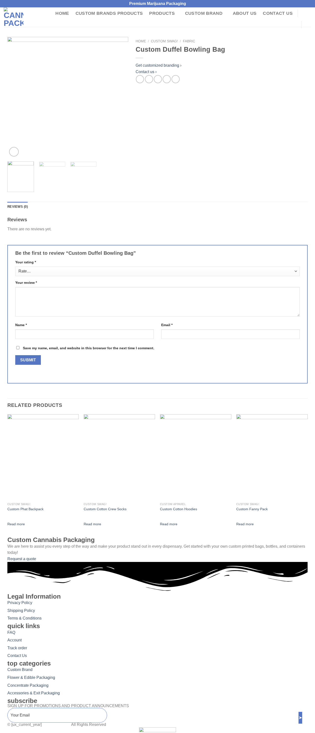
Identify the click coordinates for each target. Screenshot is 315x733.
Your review (26, 283)
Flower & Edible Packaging (31, 677)
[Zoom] (14, 152)
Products (162, 13)
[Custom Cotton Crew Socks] (119, 457)
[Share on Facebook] (140, 79)
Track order (17, 648)
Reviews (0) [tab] (17, 206)
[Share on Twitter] (149, 79)
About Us (245, 13)
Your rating (25, 262)
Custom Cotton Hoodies (178, 509)
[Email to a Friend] (158, 79)
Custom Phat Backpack (25, 509)
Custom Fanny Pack (252, 509)
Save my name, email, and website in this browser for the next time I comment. (88, 348)
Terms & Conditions (24, 618)
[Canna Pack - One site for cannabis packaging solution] (25, 17)
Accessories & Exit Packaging (33, 693)
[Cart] (308, 24)
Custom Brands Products (109, 13)
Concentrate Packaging (27, 685)
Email (167, 325)
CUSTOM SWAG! (164, 41)
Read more (16, 524)
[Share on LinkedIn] (176, 79)
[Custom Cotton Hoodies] (195, 457)
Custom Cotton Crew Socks (105, 509)
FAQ (11, 632)
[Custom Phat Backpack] (43, 457)
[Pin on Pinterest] (167, 79)
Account (14, 640)
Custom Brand (203, 13)
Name (21, 325)
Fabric (189, 41)
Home (62, 13)
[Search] (305, 13)
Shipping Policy (21, 610)
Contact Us (278, 13)
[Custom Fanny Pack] (272, 457)
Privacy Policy (19, 603)
